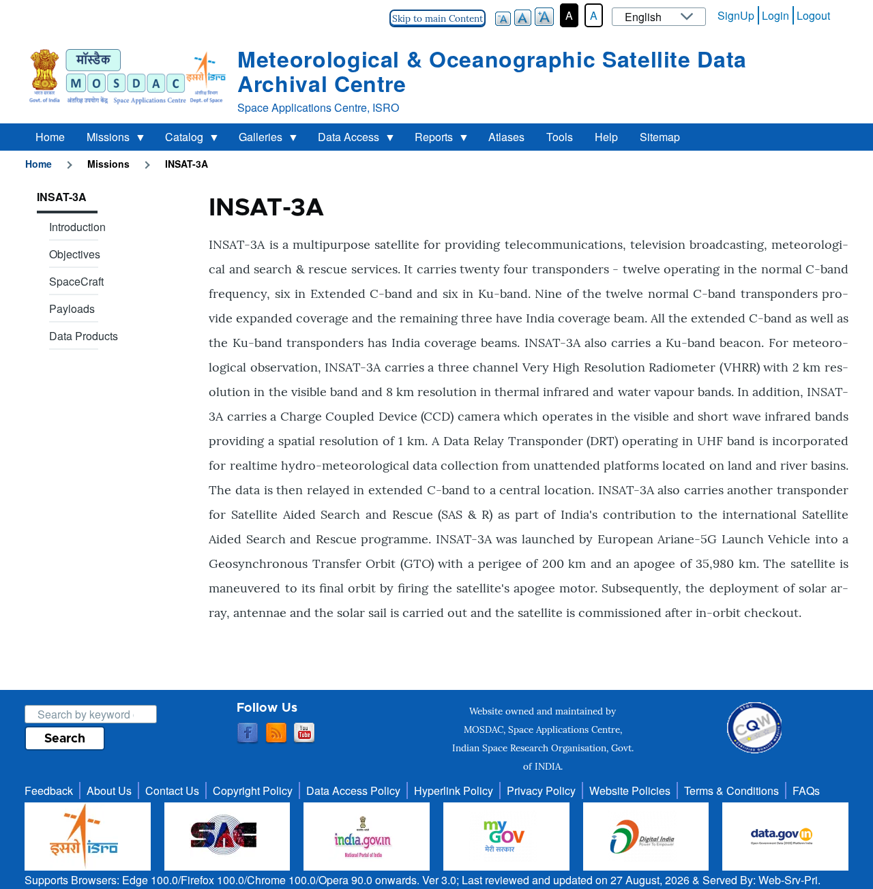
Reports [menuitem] (428, 140)
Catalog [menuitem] (178, 140)
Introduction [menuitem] (77, 227)
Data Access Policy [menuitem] (353, 790)
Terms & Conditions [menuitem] (731, 790)
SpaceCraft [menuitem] (76, 281)
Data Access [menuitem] (343, 140)
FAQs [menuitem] (806, 790)
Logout (813, 15)
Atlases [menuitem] (506, 137)
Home (38, 163)
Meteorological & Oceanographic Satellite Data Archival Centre (492, 71)
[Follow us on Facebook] (247, 733)
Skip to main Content (437, 18)
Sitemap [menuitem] (660, 137)
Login (775, 15)
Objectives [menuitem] (74, 254)
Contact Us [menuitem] (172, 790)
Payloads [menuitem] (72, 308)
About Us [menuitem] (109, 790)
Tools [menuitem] (559, 137)
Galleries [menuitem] (255, 140)
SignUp (735, 15)
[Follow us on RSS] (276, 733)
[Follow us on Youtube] (304, 733)
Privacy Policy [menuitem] (541, 790)
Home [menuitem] (50, 137)
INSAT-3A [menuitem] (62, 197)
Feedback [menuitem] (49, 790)
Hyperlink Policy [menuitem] (453, 790)
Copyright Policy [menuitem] (253, 790)
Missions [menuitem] (103, 140)
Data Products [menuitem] (83, 336)
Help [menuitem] (606, 137)
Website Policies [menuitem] (629, 790)
